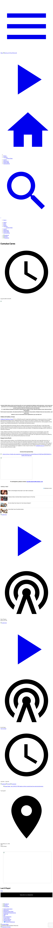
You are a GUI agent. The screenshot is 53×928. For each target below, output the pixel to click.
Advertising (6, 161)
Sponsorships (6, 163)
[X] (5, 236)
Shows (4, 155)
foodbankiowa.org (40, 445)
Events (5, 159)
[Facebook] (6, 235)
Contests (5, 157)
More (2, 890)
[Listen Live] (26, 540)
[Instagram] (6, 237)
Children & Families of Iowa (7, 419)
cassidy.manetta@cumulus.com (34, 481)
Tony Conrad (3, 728)
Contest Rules (9, 158)
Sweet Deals (6, 162)
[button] (26, 492)
